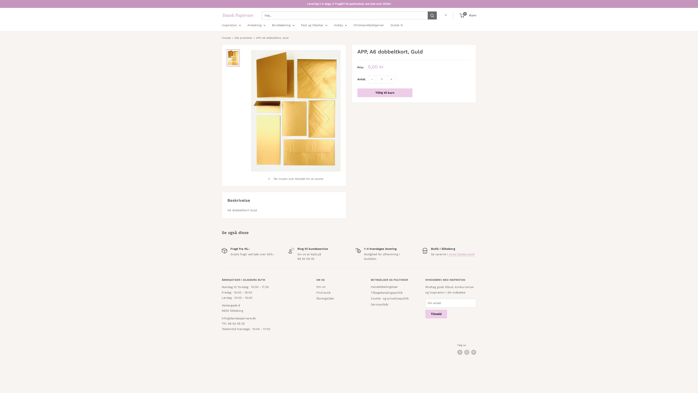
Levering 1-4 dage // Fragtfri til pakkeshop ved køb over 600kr (349, 3)
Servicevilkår (380, 304)
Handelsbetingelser (384, 287)
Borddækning (281, 25)
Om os (320, 287)
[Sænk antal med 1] (372, 79)
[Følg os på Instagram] (466, 352)
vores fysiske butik (462, 254)
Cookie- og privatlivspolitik (390, 298)
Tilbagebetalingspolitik (387, 292)
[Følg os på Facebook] (459, 352)
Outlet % (396, 25)
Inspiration (229, 25)
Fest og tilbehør (312, 25)
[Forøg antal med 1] (391, 79)
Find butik (323, 292)
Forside (226, 37)
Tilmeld (436, 314)
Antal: (361, 79)
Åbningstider (325, 298)
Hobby (338, 25)
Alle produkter (243, 37)
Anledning (254, 25)
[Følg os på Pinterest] (473, 352)
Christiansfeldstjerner (368, 25)
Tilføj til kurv (384, 92)
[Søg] (432, 15)
